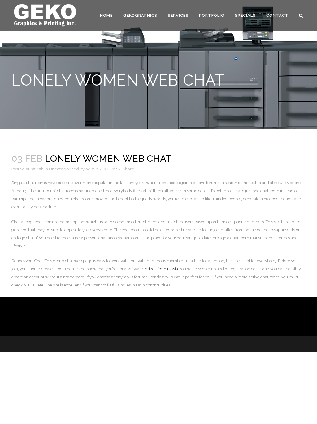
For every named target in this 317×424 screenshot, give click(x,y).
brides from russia (161, 269)
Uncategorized (64, 169)
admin (91, 169)
